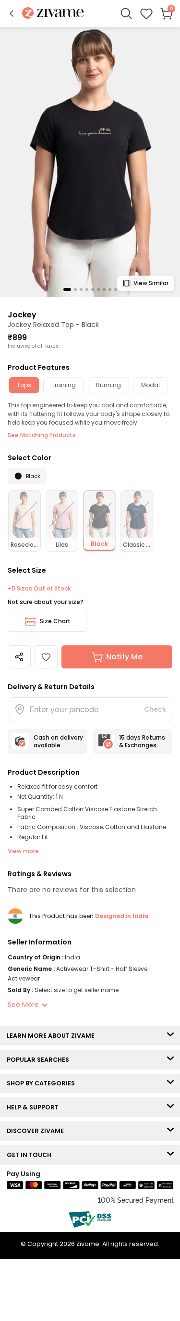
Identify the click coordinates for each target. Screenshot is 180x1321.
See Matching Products (42, 435)
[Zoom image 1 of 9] (90, 161)
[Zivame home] (53, 13)
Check (155, 709)
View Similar (150, 283)
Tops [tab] (24, 385)
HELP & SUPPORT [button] (35, 1107)
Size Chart (55, 621)
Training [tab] (63, 385)
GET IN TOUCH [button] (31, 1155)
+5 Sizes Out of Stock (39, 588)
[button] (11, 13)
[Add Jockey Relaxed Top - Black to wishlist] (46, 656)
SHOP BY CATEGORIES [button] (43, 1083)
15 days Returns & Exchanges (142, 741)
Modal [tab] (150, 385)
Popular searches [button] (40, 1060)
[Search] (126, 13)
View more (23, 851)
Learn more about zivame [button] (53, 1036)
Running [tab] (108, 385)
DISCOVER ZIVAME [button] (37, 1131)
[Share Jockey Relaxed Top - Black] (19, 656)
